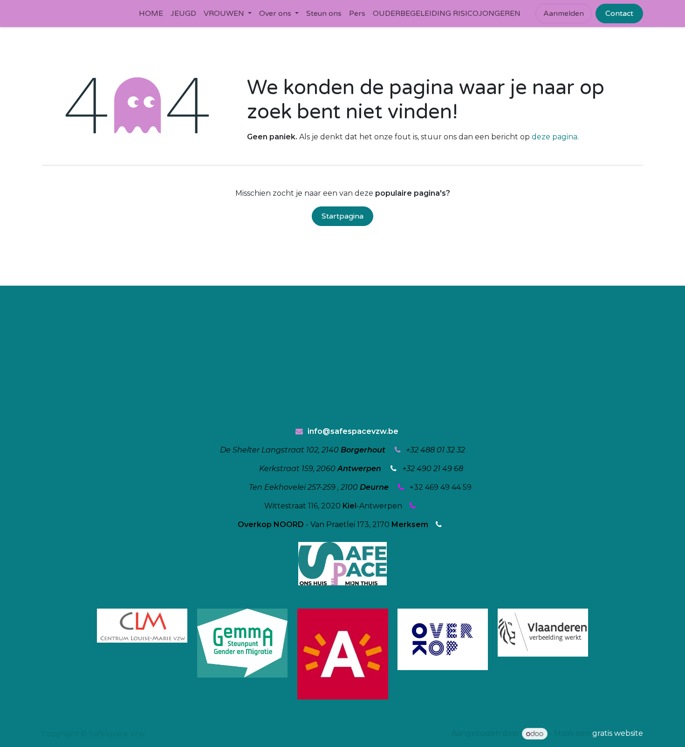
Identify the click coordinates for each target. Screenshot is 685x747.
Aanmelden (563, 13)
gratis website (617, 733)
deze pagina (554, 136)
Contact (619, 13)
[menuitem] (151, 13)
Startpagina (342, 216)
